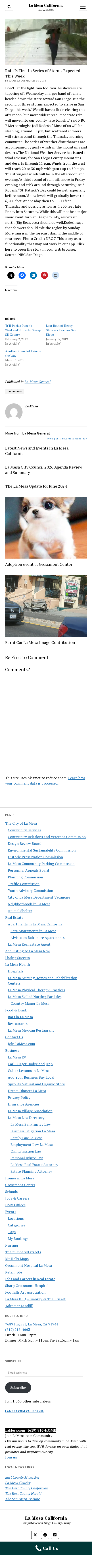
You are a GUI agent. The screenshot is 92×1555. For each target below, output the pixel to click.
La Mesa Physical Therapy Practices (36, 989)
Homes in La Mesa (19, 1178)
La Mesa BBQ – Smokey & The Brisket (35, 1299)
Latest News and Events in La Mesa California (37, 450)
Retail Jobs (13, 1272)
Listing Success (17, 957)
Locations (16, 1218)
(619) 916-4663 (17, 1329)
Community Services (24, 830)
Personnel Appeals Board (28, 870)
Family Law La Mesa (26, 1137)
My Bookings (18, 1238)
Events (10, 1211)
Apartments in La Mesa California (35, 924)
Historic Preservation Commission (35, 856)
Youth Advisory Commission (30, 890)
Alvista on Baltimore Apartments (37, 937)
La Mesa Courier (17, 1482)
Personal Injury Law (26, 1157)
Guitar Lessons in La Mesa (29, 1070)
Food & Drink (16, 1010)
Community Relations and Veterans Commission (47, 836)
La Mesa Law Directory (26, 1117)
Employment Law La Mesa (31, 1144)
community (15, 391)
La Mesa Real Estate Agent (29, 944)
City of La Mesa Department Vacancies (39, 897)
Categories (16, 1225)
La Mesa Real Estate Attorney (34, 1164)
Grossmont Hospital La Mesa (28, 1265)
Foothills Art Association (25, 1292)
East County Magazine (22, 1477)
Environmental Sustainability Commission (42, 850)
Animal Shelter (20, 910)
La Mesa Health (17, 964)
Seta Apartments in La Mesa (33, 930)
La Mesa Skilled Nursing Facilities (34, 996)
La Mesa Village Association (30, 1110)
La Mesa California (46, 5)
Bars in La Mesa (20, 1016)
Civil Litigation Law (26, 1151)
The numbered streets (23, 1252)
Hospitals (15, 971)
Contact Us (14, 1037)
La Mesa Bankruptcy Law (30, 1124)
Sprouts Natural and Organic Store (36, 1084)
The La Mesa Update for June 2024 (36, 486)
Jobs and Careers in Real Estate (30, 1278)
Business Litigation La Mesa (32, 1131)
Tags (12, 1231)
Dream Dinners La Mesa (27, 1090)
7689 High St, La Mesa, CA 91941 (31, 1324)
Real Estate (14, 917)
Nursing (11, 1245)
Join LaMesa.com (21, 1043)
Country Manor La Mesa (29, 1003)
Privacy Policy (19, 1097)
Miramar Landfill (19, 1305)
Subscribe (18, 1387)
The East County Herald (23, 1493)
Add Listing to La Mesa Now (27, 950)
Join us (11, 1457)
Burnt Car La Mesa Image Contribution (40, 642)
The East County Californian (26, 1488)
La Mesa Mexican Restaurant (31, 1030)
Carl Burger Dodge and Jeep (30, 1063)
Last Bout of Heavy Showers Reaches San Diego (61, 330)
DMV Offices (15, 1204)
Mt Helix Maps (17, 1258)
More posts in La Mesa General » (67, 438)
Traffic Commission (24, 883)
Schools (11, 1191)
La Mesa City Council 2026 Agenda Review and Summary (43, 469)
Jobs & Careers (17, 1198)
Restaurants (17, 1023)
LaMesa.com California (24, 1411)
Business (12, 1050)
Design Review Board (24, 843)
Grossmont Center (20, 1184)
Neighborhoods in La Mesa (29, 903)
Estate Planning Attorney (31, 1171)
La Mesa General (37, 381)
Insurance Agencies (23, 1104)
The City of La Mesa (21, 823)
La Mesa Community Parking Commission (41, 863)
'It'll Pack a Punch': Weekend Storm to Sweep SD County (23, 330)
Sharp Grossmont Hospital (26, 1285)
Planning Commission (25, 877)
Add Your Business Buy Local (31, 1077)
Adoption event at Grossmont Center (38, 564)
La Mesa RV (17, 1057)
